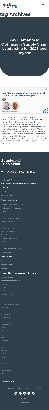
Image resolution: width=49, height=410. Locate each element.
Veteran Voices (5, 235)
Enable (3, 287)
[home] (9, 5)
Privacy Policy (25, 402)
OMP (2, 347)
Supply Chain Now (7, 215)
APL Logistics (5, 314)
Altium (3, 301)
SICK (2, 367)
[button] (43, 5)
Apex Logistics (5, 307)
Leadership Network (8, 277)
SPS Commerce (6, 370)
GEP (2, 337)
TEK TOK (4, 241)
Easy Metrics (5, 334)
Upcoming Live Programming (12, 204)
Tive (2, 373)
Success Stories (7, 265)
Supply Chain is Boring (8, 228)
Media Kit (4, 268)
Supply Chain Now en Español (10, 218)
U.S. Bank (4, 291)
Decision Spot (5, 324)
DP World (4, 331)
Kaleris (3, 344)
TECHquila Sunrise (7, 245)
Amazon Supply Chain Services (10, 304)
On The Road (6, 252)
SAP (2, 360)
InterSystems (5, 340)
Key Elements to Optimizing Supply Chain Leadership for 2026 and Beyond (24, 46)
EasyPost (4, 284)
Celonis (3, 321)
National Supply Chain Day (11, 248)
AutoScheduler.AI (6, 317)
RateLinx (4, 357)
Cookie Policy (24, 398)
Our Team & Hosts (7, 195)
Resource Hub (7, 381)
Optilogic (4, 350)
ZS (2, 377)
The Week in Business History (10, 238)
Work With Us (6, 261)
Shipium (4, 364)
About (3, 192)
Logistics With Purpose (8, 221)
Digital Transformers (7, 231)
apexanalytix (5, 311)
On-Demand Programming (11, 208)
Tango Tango (5, 225)
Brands (3, 211)
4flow (3, 298)
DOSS (3, 327)
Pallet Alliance (5, 354)
